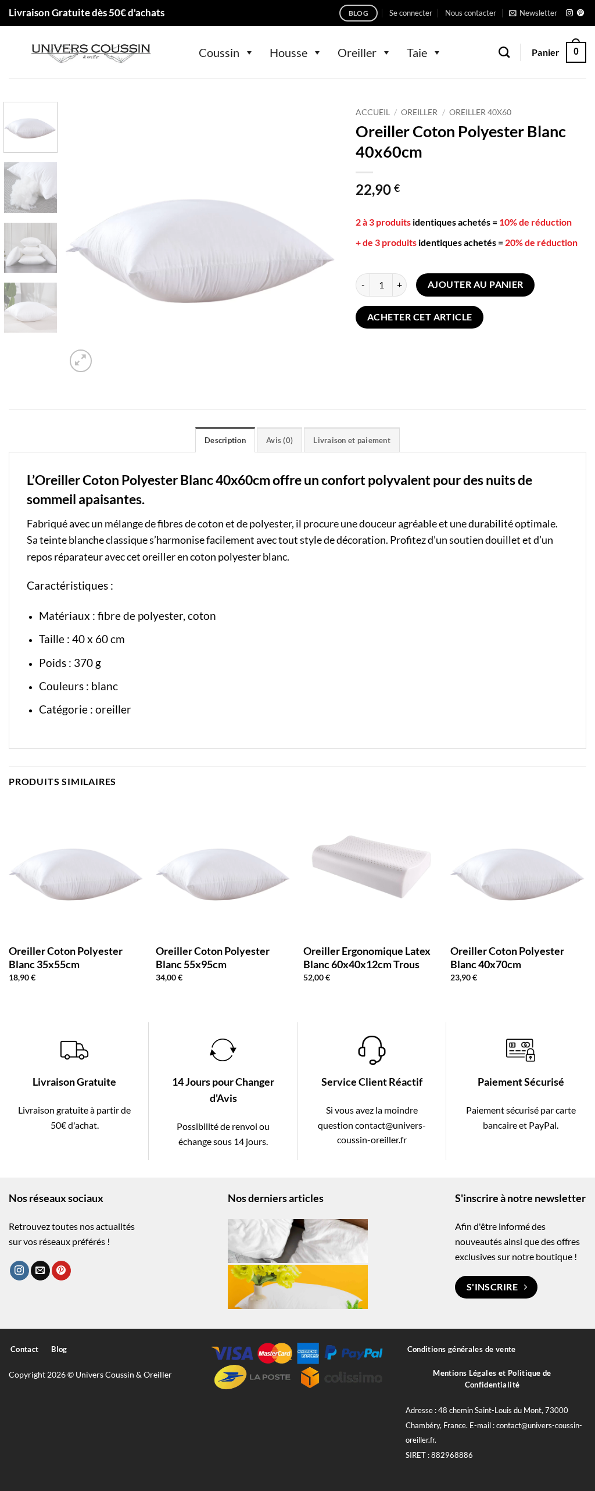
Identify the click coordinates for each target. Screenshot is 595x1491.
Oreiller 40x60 (480, 112)
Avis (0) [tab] (279, 440)
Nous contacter (470, 12)
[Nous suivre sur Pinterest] (580, 13)
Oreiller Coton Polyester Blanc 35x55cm (66, 957)
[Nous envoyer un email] (40, 1270)
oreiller (113, 709)
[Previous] (85, 238)
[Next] (318, 238)
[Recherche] (504, 52)
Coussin (219, 52)
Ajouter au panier (476, 284)
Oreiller (357, 52)
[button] (410, 12)
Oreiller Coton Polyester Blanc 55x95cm (213, 957)
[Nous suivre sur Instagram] (569, 13)
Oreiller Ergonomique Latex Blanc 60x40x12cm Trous (367, 957)
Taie (417, 52)
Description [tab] (225, 440)
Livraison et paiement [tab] (351, 440)
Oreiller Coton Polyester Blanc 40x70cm (507, 957)
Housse (288, 52)
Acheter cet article (419, 317)
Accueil (373, 112)
